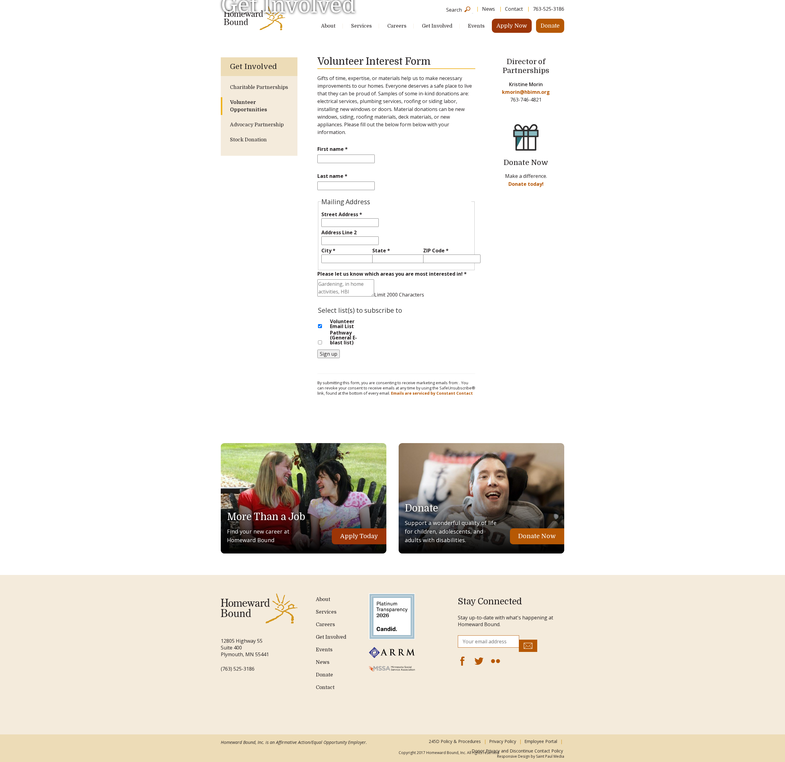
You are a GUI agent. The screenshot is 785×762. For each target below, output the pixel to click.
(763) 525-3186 (238, 668)
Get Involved (437, 26)
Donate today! (526, 184)
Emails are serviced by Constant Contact (432, 393)
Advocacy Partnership (257, 125)
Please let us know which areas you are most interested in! (392, 273)
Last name (332, 176)
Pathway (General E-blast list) (343, 337)
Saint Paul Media (550, 756)
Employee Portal (540, 741)
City (328, 250)
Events (476, 26)
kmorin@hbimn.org (526, 92)
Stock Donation (248, 140)
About (328, 26)
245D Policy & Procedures (455, 741)
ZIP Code (436, 250)
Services (361, 26)
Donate (550, 26)
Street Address (341, 214)
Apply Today (359, 536)
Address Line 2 (339, 232)
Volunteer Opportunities (248, 106)
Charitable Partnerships (259, 87)
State (381, 250)
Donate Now (537, 536)
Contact (325, 687)
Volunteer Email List (342, 324)
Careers (396, 26)
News (322, 662)
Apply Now (511, 26)
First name (332, 149)
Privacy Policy (502, 741)
